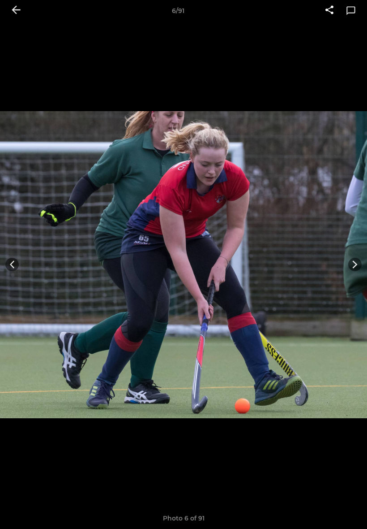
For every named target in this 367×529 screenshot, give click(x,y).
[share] (329, 10)
